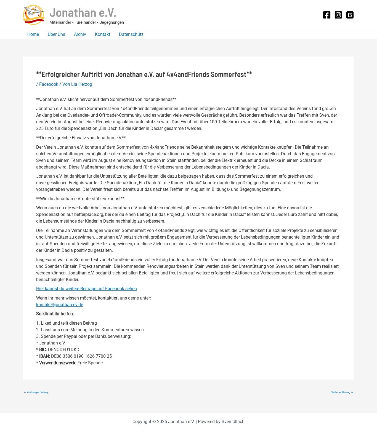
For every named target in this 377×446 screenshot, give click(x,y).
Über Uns (56, 34)
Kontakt (102, 34)
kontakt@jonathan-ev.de (59, 304)
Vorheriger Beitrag (35, 392)
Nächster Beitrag (342, 392)
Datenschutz (131, 34)
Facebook (48, 84)
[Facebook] (327, 15)
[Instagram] (338, 15)
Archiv (80, 34)
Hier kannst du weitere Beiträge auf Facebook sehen (86, 288)
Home (33, 34)
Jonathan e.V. (82, 11)
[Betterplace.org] (350, 15)
